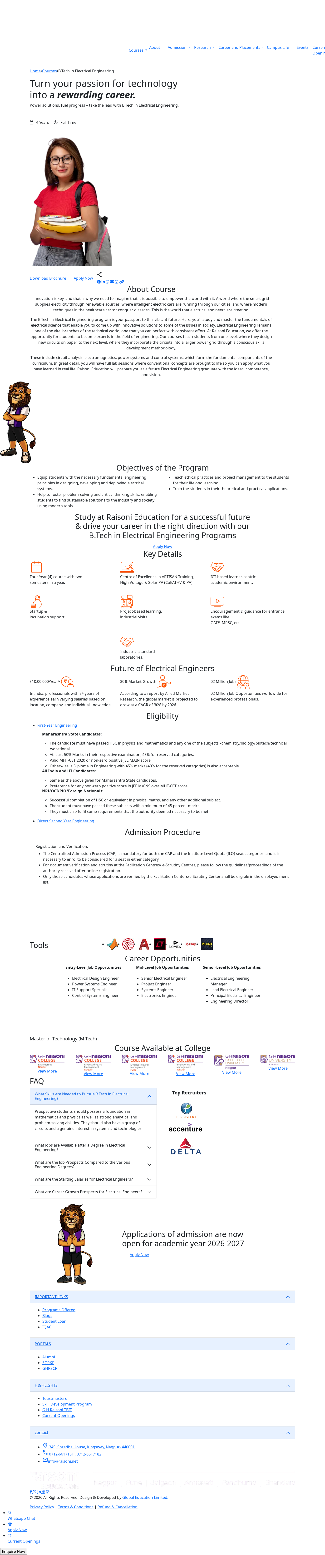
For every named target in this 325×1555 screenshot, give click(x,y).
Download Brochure (48, 278)
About (155, 47)
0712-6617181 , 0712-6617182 (71, 1454)
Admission (177, 47)
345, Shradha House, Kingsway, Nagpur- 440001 (88, 1447)
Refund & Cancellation (118, 1507)
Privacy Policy (42, 1507)
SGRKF (48, 1362)
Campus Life (278, 47)
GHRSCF (49, 1368)
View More (47, 1071)
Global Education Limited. (145, 1497)
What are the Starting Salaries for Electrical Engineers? (84, 1179)
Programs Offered (58, 1309)
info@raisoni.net (60, 1461)
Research (203, 47)
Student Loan (54, 1321)
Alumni (48, 1357)
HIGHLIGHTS (46, 1385)
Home (35, 71)
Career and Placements (239, 47)
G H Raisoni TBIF (57, 1409)
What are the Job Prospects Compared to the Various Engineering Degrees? (82, 1164)
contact (41, 1432)
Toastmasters (54, 1398)
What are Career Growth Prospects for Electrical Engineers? (88, 1191)
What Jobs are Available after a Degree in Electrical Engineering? (80, 1147)
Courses (136, 50)
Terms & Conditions (76, 1507)
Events (303, 47)
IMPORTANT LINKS (51, 1296)
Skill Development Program (67, 1404)
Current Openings (58, 1415)
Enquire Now (13, 1551)
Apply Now (83, 278)
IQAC (46, 1327)
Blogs (47, 1315)
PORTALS (43, 1343)
